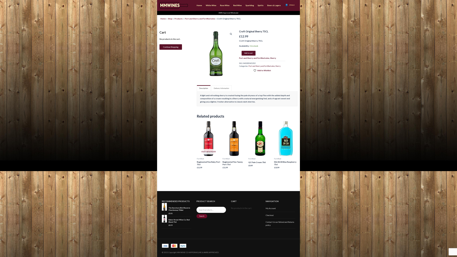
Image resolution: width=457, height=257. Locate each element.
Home (199, 5)
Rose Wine (224, 5)
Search (201, 216)
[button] (231, 34)
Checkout (270, 215)
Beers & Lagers (274, 5)
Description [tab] (203, 88)
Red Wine (237, 5)
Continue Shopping (170, 47)
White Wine (211, 5)
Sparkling (250, 5)
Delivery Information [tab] (221, 88)
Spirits (260, 5)
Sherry (273, 58)
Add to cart (248, 53)
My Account (271, 208)
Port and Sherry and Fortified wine (254, 58)
